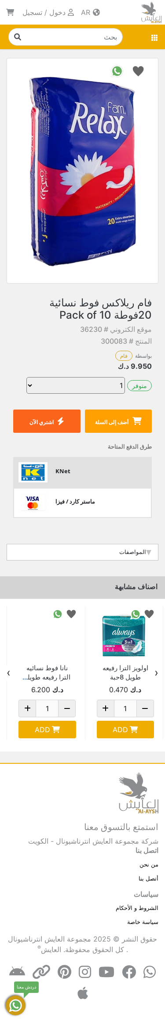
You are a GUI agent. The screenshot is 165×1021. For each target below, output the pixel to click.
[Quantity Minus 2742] (145, 708)
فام (124, 355)
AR (86, 12)
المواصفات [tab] (132, 551)
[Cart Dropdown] (10, 12)
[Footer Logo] (138, 792)
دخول (57, 12)
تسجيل (32, 12)
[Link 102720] (47, 635)
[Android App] (17, 972)
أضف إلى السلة (111, 422)
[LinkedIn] (41, 972)
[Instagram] (85, 972)
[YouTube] (106, 972)
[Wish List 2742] (149, 613)
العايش (51, 949)
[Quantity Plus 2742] (105, 708)
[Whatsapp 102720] (57, 613)
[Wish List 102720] (71, 613)
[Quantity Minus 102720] (67, 708)
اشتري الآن (41, 422)
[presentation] (156, 673)
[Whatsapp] (149, 972)
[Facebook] (129, 972)
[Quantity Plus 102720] (27, 708)
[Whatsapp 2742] (135, 613)
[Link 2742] (125, 635)
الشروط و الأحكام (137, 907)
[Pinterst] (64, 972)
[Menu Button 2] (154, 36)
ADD (120, 729)
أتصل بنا (148, 878)
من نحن (148, 864)
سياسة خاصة (142, 921)
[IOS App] (82, 993)
